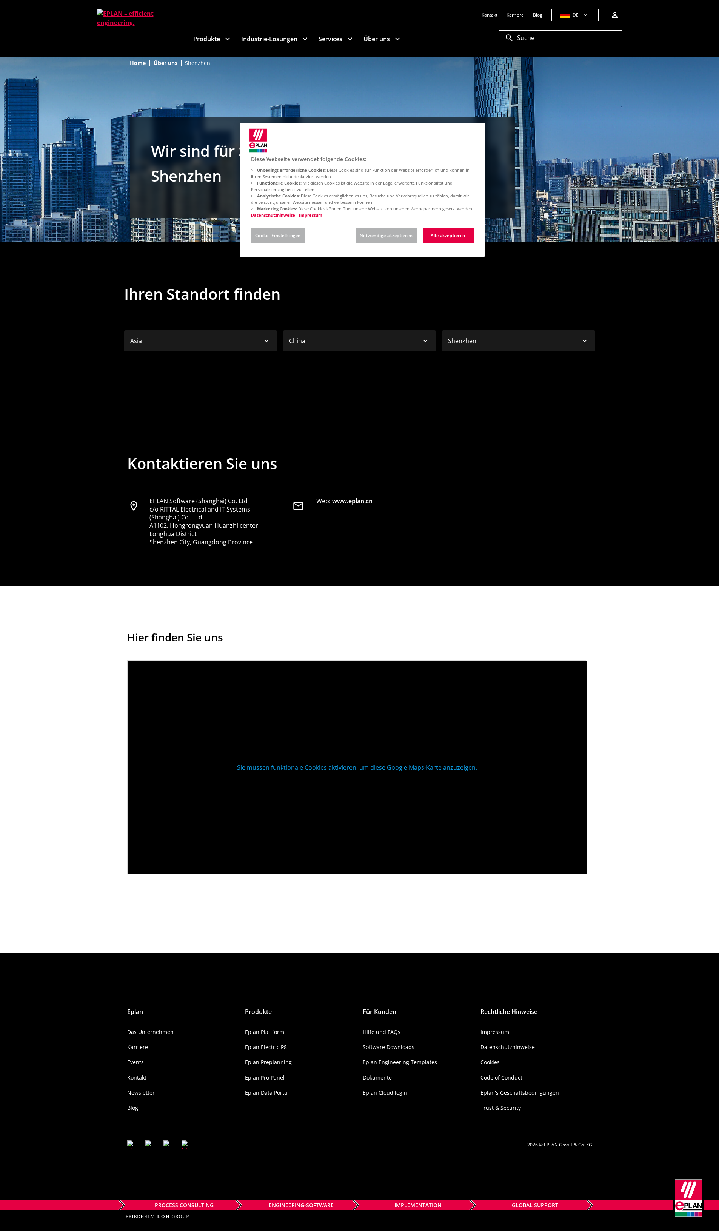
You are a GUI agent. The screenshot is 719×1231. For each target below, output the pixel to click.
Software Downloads (388, 1047)
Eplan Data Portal (267, 1092)
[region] (362, 190)
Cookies (490, 1062)
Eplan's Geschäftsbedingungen (519, 1092)
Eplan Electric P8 (266, 1047)
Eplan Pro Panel (265, 1077)
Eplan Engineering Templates (400, 1062)
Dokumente (377, 1077)
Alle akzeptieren (448, 235)
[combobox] (200, 340)
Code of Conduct (501, 1077)
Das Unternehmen (150, 1031)
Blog (132, 1107)
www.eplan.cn (352, 501)
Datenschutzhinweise (507, 1047)
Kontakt (136, 1077)
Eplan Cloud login (385, 1092)
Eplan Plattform (264, 1031)
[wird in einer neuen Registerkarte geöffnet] (131, 1144)
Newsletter (141, 1092)
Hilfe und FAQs (381, 1031)
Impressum (494, 1031)
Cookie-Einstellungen (278, 235)
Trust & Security (500, 1107)
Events (135, 1062)
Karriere (137, 1047)
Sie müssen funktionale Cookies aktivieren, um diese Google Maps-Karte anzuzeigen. (357, 767)
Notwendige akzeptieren (386, 235)
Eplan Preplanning (268, 1062)
